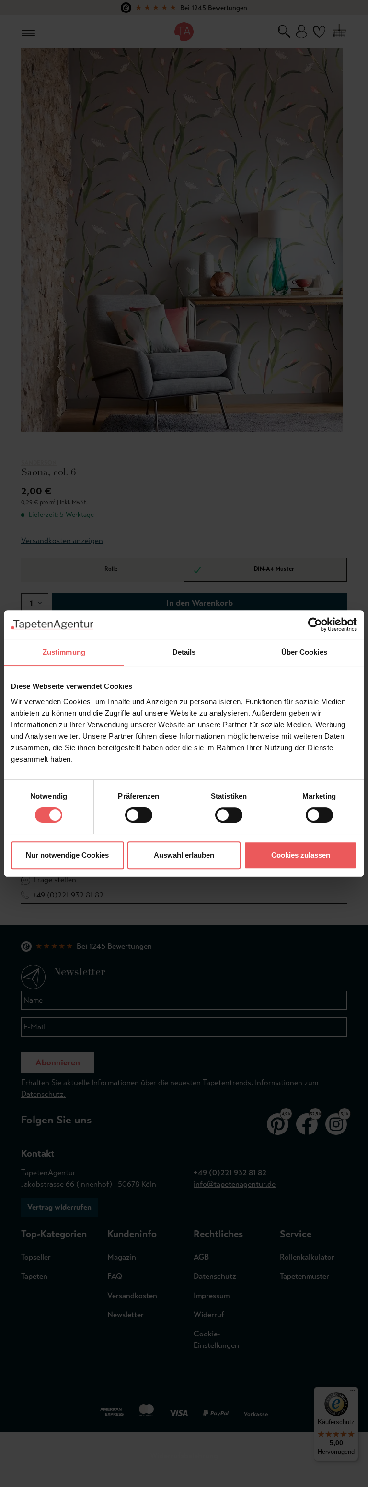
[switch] (138, 815)
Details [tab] (184, 652)
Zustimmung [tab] (64, 652)
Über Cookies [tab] (304, 652)
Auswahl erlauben (184, 855)
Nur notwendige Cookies (67, 855)
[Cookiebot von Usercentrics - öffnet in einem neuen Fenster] (315, 624)
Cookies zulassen (300, 855)
